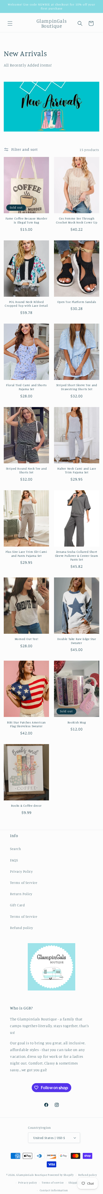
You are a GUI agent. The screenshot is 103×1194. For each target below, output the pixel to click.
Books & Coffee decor (26, 805)
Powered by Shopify (61, 1175)
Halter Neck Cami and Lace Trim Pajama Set (76, 470)
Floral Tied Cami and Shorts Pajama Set (26, 387)
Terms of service (53, 1182)
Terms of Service (24, 882)
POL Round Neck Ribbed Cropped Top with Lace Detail (26, 304)
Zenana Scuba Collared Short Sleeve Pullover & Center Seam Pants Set (76, 555)
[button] (10, 23)
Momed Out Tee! (26, 639)
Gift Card (17, 905)
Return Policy (21, 894)
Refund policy (21, 927)
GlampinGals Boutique (31, 1175)
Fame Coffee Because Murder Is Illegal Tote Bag (27, 220)
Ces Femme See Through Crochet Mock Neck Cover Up (77, 220)
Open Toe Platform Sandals (76, 302)
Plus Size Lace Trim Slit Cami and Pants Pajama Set (26, 554)
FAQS (14, 860)
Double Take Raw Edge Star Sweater (76, 641)
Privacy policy (27, 1182)
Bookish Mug (77, 722)
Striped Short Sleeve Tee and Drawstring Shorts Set (76, 387)
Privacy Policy (21, 871)
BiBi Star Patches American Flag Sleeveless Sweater (26, 724)
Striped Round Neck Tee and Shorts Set (26, 470)
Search (15, 848)
